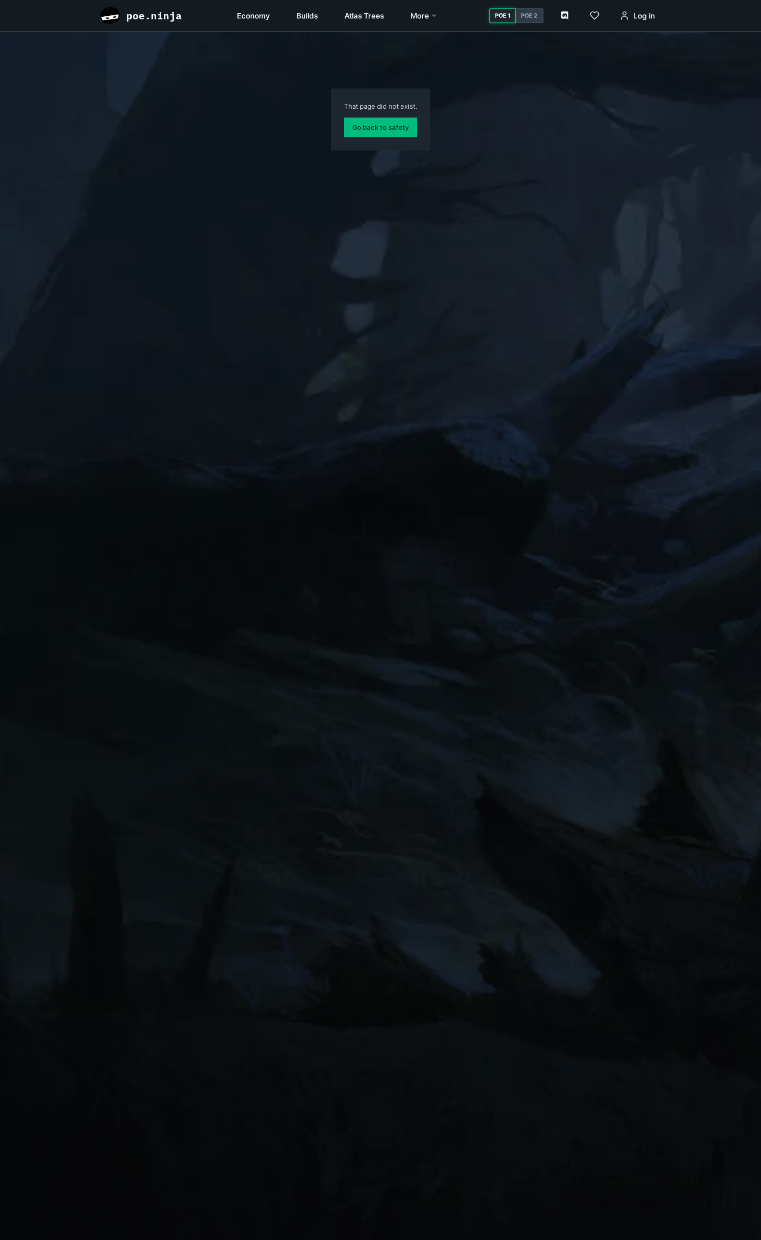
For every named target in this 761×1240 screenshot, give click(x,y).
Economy (253, 15)
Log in (644, 15)
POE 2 (529, 15)
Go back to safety (380, 127)
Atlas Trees (364, 15)
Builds (307, 15)
